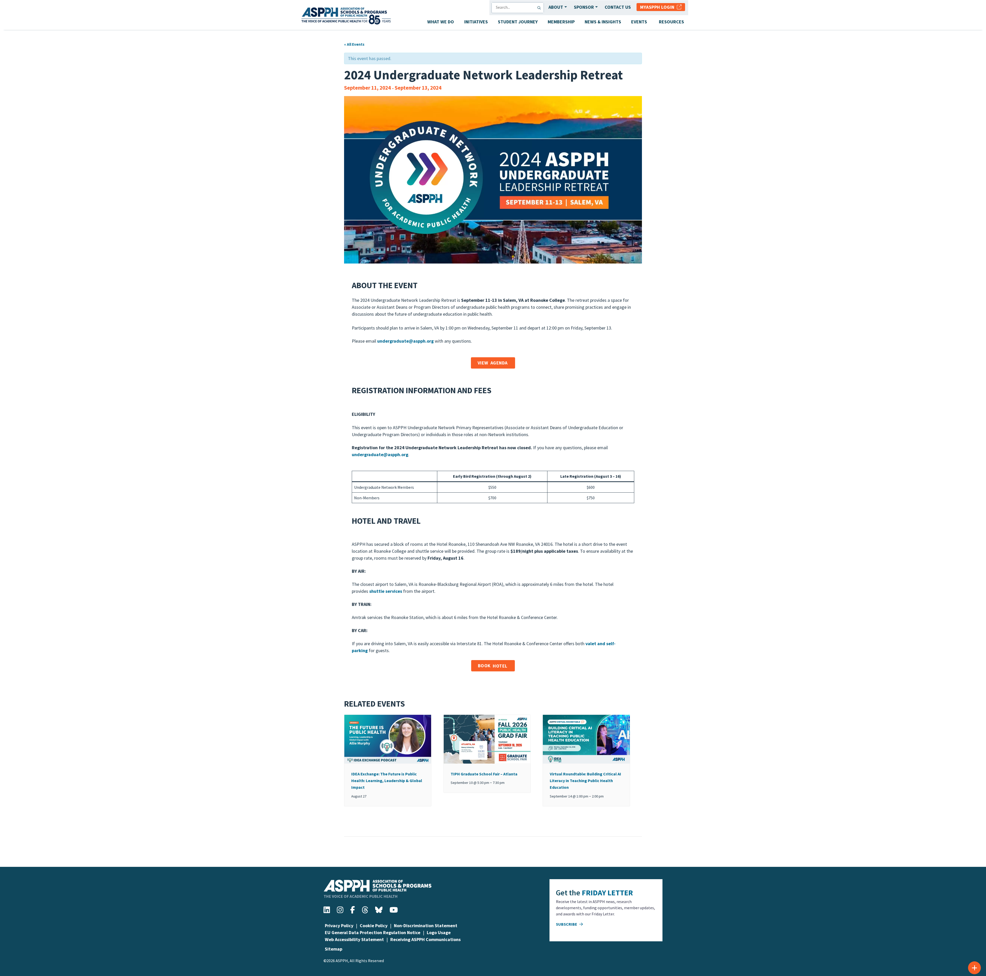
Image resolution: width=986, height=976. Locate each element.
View (493, 363)
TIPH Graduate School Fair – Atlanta (484, 773)
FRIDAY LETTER (607, 892)
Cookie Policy (373, 925)
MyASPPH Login (658, 7)
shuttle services (385, 591)
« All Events (354, 44)
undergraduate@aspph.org (380, 454)
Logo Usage (439, 932)
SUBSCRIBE (567, 924)
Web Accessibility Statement (354, 939)
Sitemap (333, 949)
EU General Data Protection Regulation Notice (372, 932)
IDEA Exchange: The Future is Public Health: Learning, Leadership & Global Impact (386, 780)
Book (492, 666)
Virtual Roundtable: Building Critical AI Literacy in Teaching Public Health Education (585, 780)
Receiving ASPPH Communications (425, 939)
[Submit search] (540, 8)
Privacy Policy (339, 925)
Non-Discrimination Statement (425, 925)
